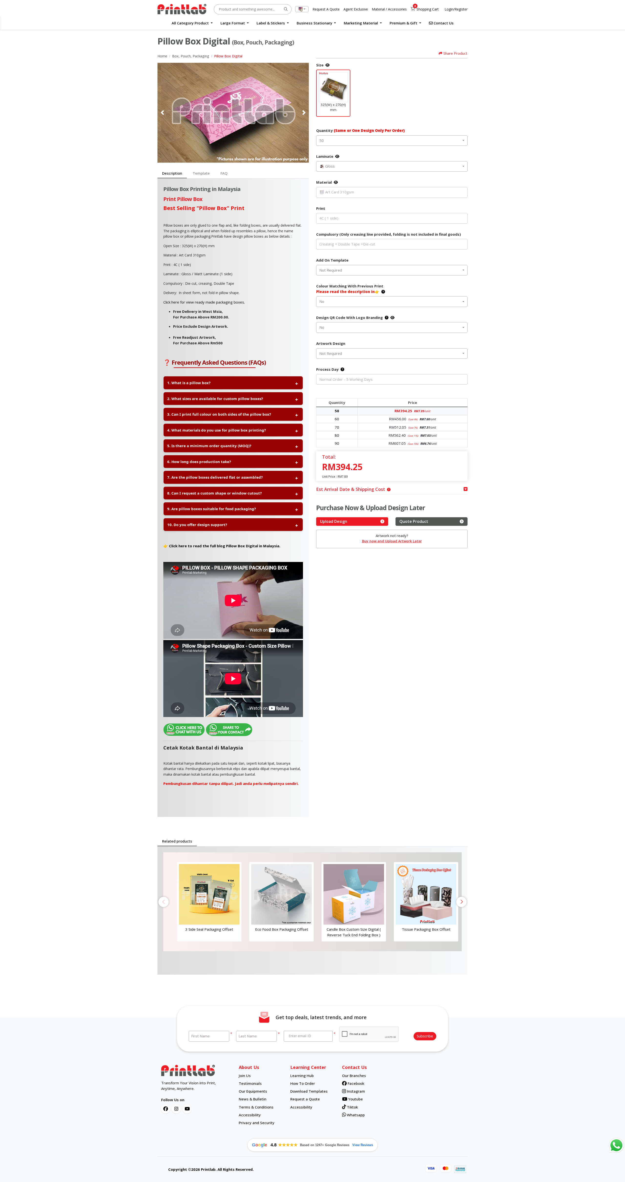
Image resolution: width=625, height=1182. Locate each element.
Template (201, 173)
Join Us (245, 1075)
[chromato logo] (196, 1070)
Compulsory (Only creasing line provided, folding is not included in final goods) (388, 234)
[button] (333, 87)
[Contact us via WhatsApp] (616, 1145)
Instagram (355, 1091)
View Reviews (362, 1145)
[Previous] (162, 112)
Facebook (355, 1083)
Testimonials (250, 1083)
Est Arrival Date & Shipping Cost (350, 489)
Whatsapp (355, 1114)
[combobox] (302, 9)
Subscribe (425, 1036)
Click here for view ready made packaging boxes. (204, 302)
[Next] (304, 112)
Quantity (360, 130)
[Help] (382, 291)
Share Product (455, 53)
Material (324, 182)
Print (320, 208)
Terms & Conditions (256, 1107)
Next (461, 902)
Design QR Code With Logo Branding (349, 317)
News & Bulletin (252, 1099)
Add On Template (332, 260)
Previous (163, 902)
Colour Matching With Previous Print (349, 289)
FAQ (224, 173)
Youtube (355, 1099)
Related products (177, 841)
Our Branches (354, 1075)
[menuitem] (192, 23)
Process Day (327, 369)
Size (319, 65)
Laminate (324, 156)
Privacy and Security (256, 1122)
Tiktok (352, 1107)
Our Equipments (253, 1091)
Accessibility (250, 1114)
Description (172, 173)
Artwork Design (330, 343)
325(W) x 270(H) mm (333, 107)
